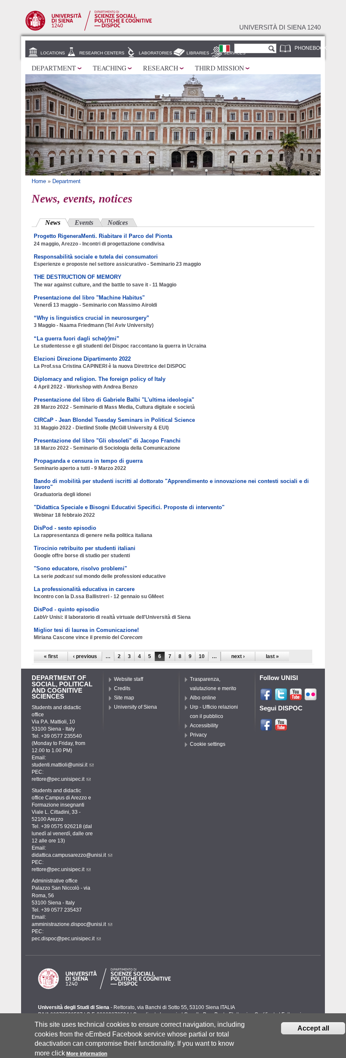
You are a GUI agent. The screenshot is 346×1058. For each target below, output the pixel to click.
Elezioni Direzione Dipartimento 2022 (82, 359)
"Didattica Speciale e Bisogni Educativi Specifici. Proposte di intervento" (129, 507)
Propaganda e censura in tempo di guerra (88, 461)
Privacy (198, 735)
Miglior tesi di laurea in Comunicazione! (86, 630)
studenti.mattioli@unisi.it (59, 765)
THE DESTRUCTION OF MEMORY (78, 277)
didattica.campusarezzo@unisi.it (69, 855)
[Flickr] (310, 697)
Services (235, 53)
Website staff (128, 679)
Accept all (313, 1028)
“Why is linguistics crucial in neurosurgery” (91, 318)
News (57, 222)
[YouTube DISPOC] (281, 728)
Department (54, 67)
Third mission (219, 67)
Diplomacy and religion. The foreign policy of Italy (99, 379)
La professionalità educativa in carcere (84, 589)
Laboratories (155, 53)
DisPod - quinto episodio (66, 609)
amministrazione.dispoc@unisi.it (69, 924)
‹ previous (85, 656)
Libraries (198, 53)
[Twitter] (281, 697)
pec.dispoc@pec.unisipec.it (63, 939)
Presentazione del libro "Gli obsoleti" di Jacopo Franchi (107, 440)
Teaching (109, 67)
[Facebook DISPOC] (266, 728)
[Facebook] (266, 697)
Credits (122, 688)
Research (160, 67)
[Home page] (88, 29)
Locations (53, 53)
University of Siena (135, 707)
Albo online (203, 698)
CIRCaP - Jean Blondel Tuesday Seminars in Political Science (114, 420)
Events (84, 222)
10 (202, 656)
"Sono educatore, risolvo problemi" (80, 568)
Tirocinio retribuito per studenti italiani (84, 548)
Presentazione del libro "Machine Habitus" (89, 297)
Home (39, 181)
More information (86, 1054)
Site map (124, 698)
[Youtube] (296, 697)
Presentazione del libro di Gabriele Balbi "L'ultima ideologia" (114, 400)
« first (51, 656)
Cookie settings (207, 744)
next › (238, 656)
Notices (118, 222)
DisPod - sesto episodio (65, 528)
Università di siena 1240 (280, 27)
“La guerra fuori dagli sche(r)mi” (76, 338)
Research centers (101, 53)
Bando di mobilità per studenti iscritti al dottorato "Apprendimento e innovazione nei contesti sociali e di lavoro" (171, 484)
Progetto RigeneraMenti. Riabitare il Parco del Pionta (103, 236)
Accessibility (204, 726)
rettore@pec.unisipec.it (58, 779)
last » (272, 656)
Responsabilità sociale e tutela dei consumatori (96, 257)
